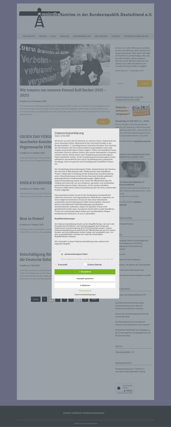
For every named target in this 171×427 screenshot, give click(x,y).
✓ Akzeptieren (85, 272)
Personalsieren (85, 291)
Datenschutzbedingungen (85, 295)
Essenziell (62, 265)
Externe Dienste (95, 265)
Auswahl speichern (85, 279)
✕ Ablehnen (85, 285)
